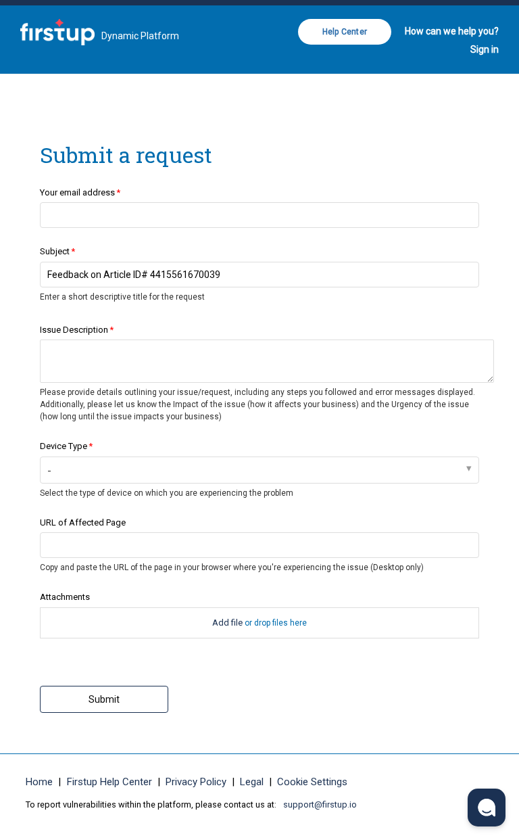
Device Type (63, 446)
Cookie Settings (312, 782)
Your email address (77, 192)
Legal (252, 782)
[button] (486, 807)
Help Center (344, 32)
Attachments (65, 597)
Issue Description (74, 330)
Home (39, 782)
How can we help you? (452, 31)
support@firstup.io (320, 804)
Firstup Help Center (109, 782)
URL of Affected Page (83, 522)
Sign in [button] (484, 49)
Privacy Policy (196, 782)
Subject (55, 251)
